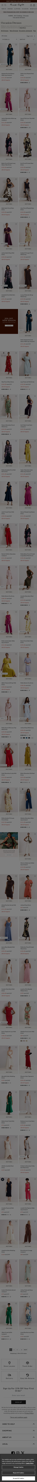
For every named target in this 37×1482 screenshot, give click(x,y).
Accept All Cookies (18, 1478)
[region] (18, 1468)
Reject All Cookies (18, 1473)
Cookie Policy (30, 1463)
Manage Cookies (18, 1467)
